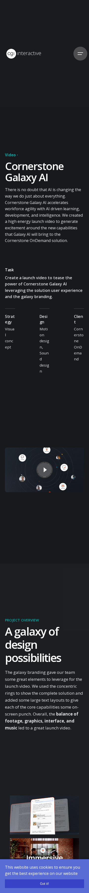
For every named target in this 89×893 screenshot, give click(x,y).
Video (10, 154)
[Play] (44, 470)
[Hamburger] (80, 54)
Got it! (44, 884)
